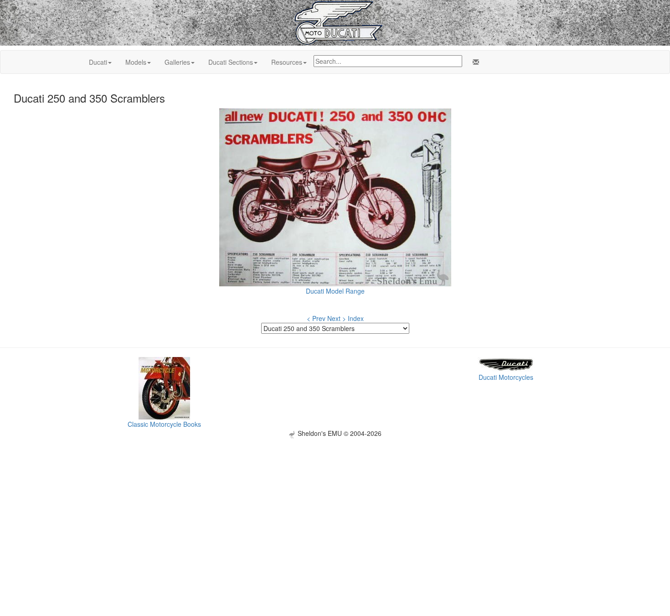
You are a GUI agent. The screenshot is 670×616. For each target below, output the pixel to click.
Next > (336, 318)
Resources (286, 62)
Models (135, 62)
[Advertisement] (335, 502)
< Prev (316, 318)
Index (356, 318)
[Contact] (474, 62)
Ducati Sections (230, 62)
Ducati (98, 62)
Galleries (177, 62)
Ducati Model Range (335, 290)
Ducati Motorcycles (506, 377)
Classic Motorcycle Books (164, 424)
